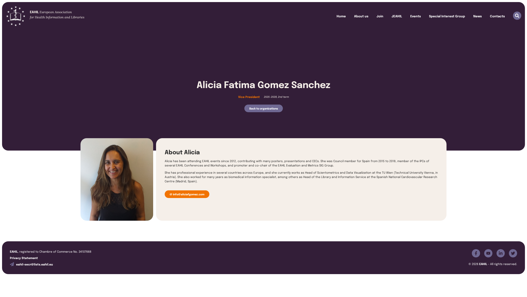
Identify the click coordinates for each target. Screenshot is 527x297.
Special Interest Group (447, 16)
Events (415, 16)
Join (380, 16)
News (477, 16)
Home (341, 16)
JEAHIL (397, 16)
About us (361, 16)
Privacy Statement (24, 258)
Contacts (497, 16)
